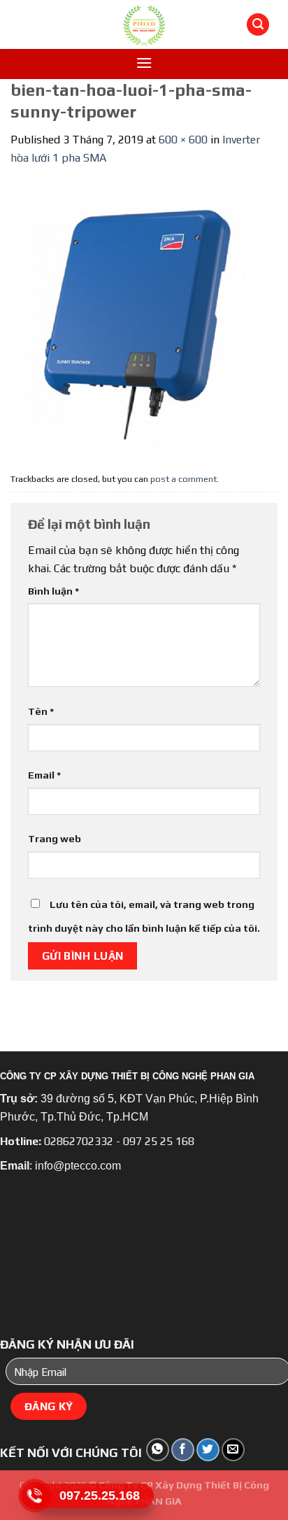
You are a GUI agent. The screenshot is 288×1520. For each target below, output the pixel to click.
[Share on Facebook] (182, 1449)
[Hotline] (35, 1495)
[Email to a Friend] (233, 1449)
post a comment (183, 479)
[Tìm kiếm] (258, 24)
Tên (41, 711)
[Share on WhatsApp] (157, 1449)
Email (44, 775)
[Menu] (144, 62)
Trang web (54, 838)
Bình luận (53, 591)
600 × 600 (183, 139)
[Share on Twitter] (207, 1449)
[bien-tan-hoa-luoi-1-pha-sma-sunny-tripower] (144, 315)
